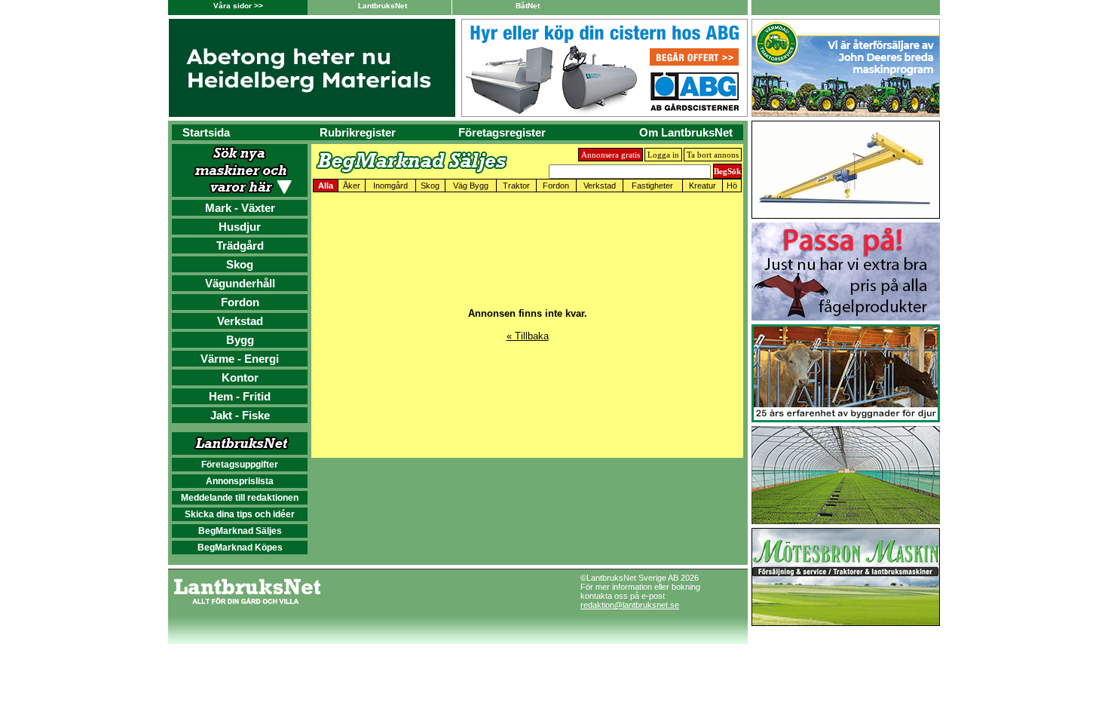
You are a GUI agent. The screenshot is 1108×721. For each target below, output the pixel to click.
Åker (351, 185)
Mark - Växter (240, 207)
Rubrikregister (358, 132)
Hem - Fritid (240, 396)
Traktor (516, 185)
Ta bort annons (713, 154)
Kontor (240, 377)
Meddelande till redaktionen (239, 497)
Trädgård (240, 245)
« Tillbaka (528, 336)
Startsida (206, 132)
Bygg (240, 339)
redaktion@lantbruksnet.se (629, 604)
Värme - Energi (239, 358)
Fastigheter (652, 185)
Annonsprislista (240, 481)
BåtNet (528, 6)
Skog (239, 264)
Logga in (663, 154)
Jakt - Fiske (240, 415)
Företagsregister (502, 132)
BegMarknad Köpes (240, 547)
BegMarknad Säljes (240, 531)
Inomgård (390, 185)
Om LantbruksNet (686, 132)
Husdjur (240, 226)
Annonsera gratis (610, 154)
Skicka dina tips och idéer (240, 514)
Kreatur (702, 185)
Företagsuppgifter (239, 464)
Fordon (240, 302)
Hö (732, 185)
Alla (325, 185)
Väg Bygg (470, 185)
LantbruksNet (382, 6)
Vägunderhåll (240, 283)
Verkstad (240, 320)
